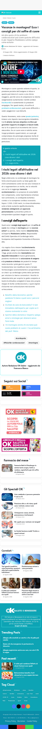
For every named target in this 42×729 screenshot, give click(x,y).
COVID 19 (5, 697)
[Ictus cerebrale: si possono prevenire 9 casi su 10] (7, 497)
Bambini (31, 690)
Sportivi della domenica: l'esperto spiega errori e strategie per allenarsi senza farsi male (22, 318)
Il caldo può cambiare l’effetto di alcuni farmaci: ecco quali (10, 592)
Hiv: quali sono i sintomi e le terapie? (27, 522)
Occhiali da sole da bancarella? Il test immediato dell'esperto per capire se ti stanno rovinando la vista (21, 308)
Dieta (26, 697)
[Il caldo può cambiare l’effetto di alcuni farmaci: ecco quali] (11, 583)
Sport (19, 700)
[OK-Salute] (6, 13)
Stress (25, 700)
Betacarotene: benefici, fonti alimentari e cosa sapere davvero (26, 674)
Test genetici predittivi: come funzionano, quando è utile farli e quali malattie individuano (11, 569)
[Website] (21, 371)
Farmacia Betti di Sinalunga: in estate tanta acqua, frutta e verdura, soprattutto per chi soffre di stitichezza (26, 468)
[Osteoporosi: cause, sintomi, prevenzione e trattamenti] (7, 515)
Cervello (12, 693)
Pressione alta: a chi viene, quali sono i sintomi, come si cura (25, 504)
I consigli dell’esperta (14, 160)
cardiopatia (21, 338)
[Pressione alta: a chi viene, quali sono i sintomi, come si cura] (7, 506)
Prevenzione (11, 700)
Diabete (19, 697)
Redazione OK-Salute (15, 46)
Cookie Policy (32, 721)
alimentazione (7, 690)
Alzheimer (17, 690)
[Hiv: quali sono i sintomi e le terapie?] (7, 524)
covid (37, 693)
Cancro (5, 693)
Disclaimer (21, 721)
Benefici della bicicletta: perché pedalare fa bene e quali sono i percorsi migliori (22, 298)
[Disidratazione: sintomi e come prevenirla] (31, 559)
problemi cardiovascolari (11, 108)
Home (4, 18)
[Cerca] (36, 13)
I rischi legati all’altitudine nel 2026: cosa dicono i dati (20, 156)
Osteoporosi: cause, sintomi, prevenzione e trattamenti (24, 513)
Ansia (24, 690)
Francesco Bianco (21, 368)
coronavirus (20, 693)
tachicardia (6, 103)
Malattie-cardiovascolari (14, 343)
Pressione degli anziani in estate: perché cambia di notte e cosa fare (30, 592)
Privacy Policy (10, 721)
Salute (9, 18)
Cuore (13, 18)
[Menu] (39, 13)
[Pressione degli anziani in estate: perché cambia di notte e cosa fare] (31, 583)
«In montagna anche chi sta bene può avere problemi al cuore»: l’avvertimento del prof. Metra (22, 328)
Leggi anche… (14, 163)
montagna (34, 343)
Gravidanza (34, 697)
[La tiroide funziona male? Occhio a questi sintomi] (7, 534)
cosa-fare (30, 693)
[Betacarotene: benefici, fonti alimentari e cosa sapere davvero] (7, 675)
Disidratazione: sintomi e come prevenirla (30, 567)
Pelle (4, 700)
